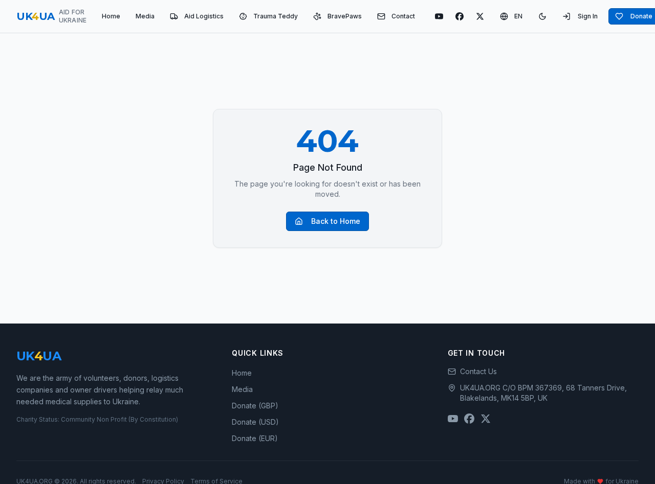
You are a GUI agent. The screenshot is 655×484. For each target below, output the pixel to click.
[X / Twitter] (480, 16)
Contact (403, 16)
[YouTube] (439, 16)
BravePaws (345, 16)
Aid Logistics (204, 16)
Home (111, 16)
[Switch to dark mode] (542, 16)
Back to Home (335, 221)
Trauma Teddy (275, 16)
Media (145, 16)
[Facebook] (459, 16)
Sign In (588, 16)
